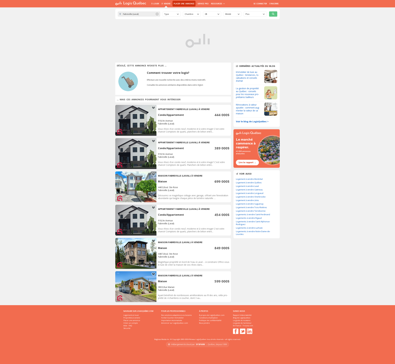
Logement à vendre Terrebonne (251, 210)
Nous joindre (204, 323)
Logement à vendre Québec (249, 182)
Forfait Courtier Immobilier (172, 318)
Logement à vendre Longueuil (249, 193)
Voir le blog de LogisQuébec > (252, 121)
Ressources (217, 3)
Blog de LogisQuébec (241, 318)
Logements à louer (131, 315)
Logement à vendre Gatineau (249, 189)
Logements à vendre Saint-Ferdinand (253, 214)
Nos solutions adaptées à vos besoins (176, 315)
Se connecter (260, 3)
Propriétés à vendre (131, 318)
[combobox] (172, 14)
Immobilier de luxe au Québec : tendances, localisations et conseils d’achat (247, 76)
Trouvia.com (248, 325)
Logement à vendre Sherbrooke (251, 196)
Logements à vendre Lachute (249, 227)
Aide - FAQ (127, 325)
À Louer (155, 3)
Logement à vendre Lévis (247, 200)
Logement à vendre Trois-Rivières (251, 207)
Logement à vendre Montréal (249, 179)
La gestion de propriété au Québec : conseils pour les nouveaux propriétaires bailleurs (247, 93)
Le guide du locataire (241, 320)
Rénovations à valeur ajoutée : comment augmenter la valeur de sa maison (248, 109)
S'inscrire (274, 3)
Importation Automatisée (171, 320)
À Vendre (166, 3)
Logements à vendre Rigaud (249, 218)
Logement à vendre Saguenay (249, 203)
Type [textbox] (166, 14)
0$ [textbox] (206, 14)
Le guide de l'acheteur (242, 323)
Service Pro (203, 3)
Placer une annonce (184, 3)
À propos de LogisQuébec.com (212, 315)
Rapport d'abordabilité (242, 315)
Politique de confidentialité (210, 320)
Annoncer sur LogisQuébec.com (174, 323)
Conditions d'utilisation (208, 318)
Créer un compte (130, 323)
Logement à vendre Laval (247, 186)
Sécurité (126, 328)
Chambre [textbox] (189, 14)
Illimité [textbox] (228, 14)
